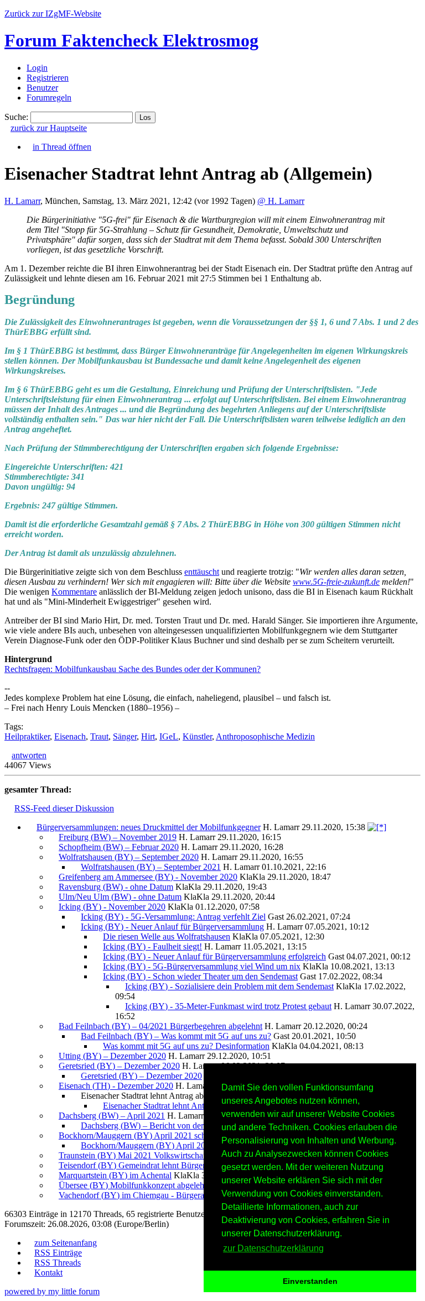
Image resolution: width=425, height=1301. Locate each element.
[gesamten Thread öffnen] (376, 827)
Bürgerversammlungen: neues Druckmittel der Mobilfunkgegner (149, 827)
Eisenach (70, 736)
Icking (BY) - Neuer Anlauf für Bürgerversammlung (172, 926)
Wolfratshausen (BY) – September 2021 (151, 867)
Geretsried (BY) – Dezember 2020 (119, 1066)
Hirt (148, 736)
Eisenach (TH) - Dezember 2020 (116, 1085)
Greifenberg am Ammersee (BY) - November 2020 (148, 877)
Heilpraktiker (27, 736)
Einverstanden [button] (310, 1281)
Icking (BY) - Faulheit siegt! (152, 946)
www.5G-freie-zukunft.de (336, 581)
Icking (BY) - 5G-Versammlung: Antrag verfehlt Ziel (173, 916)
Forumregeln (49, 97)
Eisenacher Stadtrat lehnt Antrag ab (164, 1105)
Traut (99, 736)
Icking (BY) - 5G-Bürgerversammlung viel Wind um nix (201, 966)
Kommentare (74, 591)
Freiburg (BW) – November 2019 (118, 837)
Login (37, 67)
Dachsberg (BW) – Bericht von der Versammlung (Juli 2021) (187, 1125)
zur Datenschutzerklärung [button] (273, 1248)
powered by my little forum (52, 1291)
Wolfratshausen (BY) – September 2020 (129, 857)
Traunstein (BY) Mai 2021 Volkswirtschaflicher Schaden (158, 1155)
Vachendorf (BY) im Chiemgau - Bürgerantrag (140, 1195)
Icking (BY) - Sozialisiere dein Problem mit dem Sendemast (229, 986)
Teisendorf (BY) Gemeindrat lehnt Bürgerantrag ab (148, 1165)
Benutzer (42, 87)
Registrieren (48, 77)
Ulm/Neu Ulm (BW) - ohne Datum (120, 896)
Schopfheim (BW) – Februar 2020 (119, 847)
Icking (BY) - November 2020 (112, 906)
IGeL (168, 736)
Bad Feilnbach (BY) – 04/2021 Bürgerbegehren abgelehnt (160, 1026)
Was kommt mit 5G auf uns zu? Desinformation (186, 1046)
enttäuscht (201, 571)
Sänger (125, 736)
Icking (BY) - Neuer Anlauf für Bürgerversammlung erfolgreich (214, 956)
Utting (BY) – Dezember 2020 (112, 1056)
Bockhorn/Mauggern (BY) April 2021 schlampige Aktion (159, 1135)
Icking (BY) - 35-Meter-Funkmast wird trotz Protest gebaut (228, 1006)
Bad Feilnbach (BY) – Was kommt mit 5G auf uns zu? (176, 1036)
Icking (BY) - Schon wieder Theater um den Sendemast (200, 976)
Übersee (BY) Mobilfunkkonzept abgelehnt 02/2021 (150, 1185)
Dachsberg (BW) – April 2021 (112, 1115)
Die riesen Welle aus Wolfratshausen (166, 936)
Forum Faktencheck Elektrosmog (131, 40)
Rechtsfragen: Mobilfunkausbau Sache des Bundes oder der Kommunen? (132, 669)
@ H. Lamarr (280, 201)
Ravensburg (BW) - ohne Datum (116, 886)
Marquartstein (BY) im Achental (115, 1175)
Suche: (16, 117)
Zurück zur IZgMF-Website (52, 13)
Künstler (197, 736)
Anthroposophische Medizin (265, 736)
